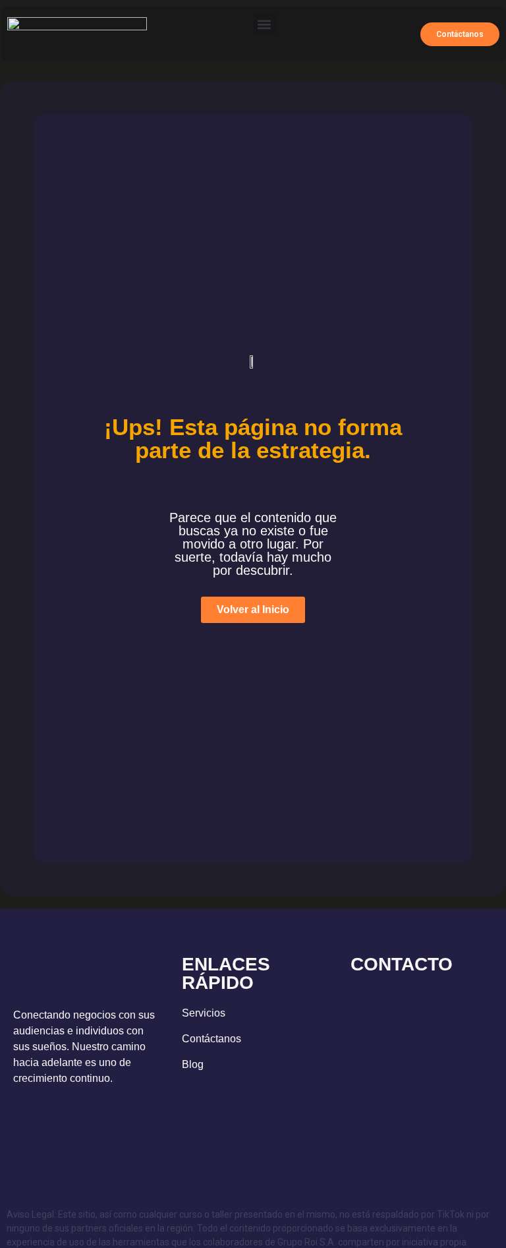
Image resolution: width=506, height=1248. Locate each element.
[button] (264, 24)
